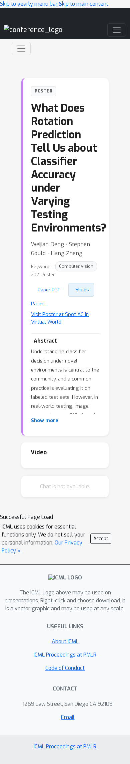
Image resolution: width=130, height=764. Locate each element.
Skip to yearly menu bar (29, 3)
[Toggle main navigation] (116, 30)
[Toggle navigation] (21, 48)
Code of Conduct (65, 668)
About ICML (65, 641)
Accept (100, 538)
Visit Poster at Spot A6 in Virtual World (60, 318)
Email (68, 717)
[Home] (33, 29)
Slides (82, 289)
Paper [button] (37, 303)
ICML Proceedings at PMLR (65, 654)
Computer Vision (76, 266)
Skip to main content (83, 3)
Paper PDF (49, 290)
